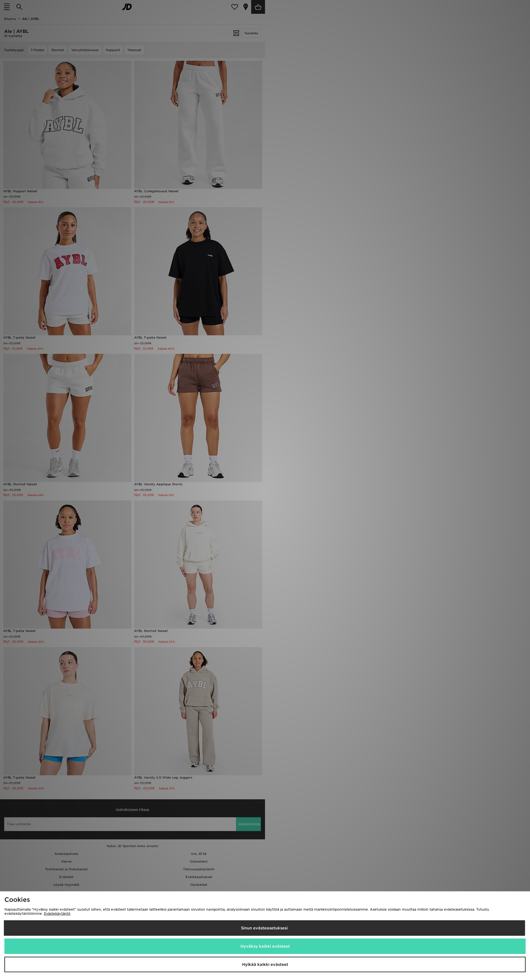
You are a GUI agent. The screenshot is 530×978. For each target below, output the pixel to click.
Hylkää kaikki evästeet (265, 964)
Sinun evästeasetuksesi (264, 928)
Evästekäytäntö (57, 913)
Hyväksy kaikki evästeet (265, 946)
